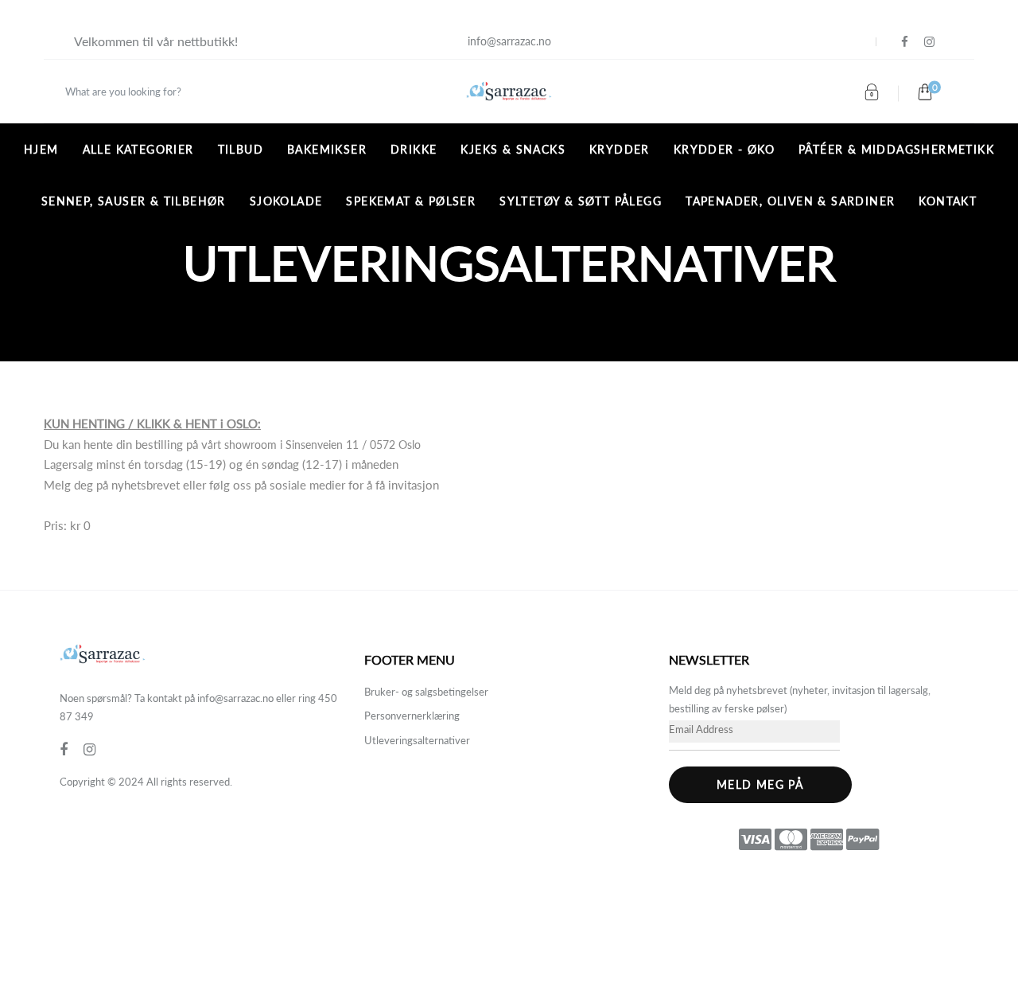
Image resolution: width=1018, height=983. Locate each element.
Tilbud (240, 149)
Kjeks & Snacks (512, 149)
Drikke (413, 149)
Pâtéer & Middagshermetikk (896, 149)
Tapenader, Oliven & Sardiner (790, 201)
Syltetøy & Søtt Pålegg (580, 201)
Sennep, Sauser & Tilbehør (133, 201)
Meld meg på (760, 784)
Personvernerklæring (412, 715)
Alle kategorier (138, 149)
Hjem (41, 149)
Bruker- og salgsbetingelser (426, 691)
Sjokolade (286, 201)
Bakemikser (327, 149)
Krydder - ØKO (724, 149)
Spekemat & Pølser (411, 201)
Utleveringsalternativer (417, 740)
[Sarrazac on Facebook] (904, 42)
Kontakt (948, 201)
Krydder (619, 149)
